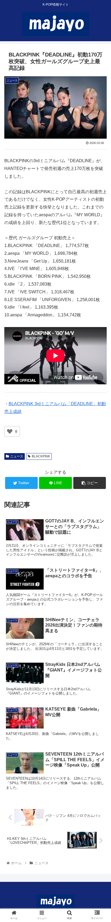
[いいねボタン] (10, 431)
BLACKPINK (41, 456)
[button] (100, 618)
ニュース (16, 456)
